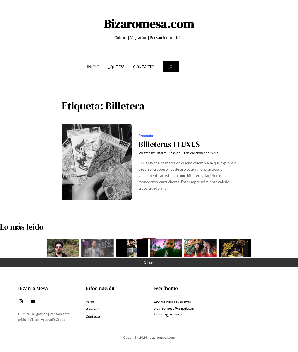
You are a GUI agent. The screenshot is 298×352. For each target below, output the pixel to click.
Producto (146, 135)
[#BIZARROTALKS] (132, 248)
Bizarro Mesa (166, 153)
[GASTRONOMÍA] (235, 248)
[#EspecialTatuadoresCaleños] (97, 248)
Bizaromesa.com (149, 23)
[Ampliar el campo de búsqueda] (171, 66)
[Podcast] (200, 248)
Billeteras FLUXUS (169, 144)
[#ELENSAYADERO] (166, 248)
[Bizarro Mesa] (63, 248)
